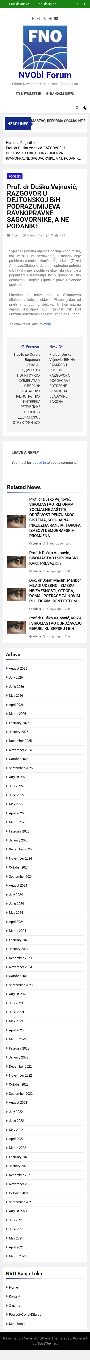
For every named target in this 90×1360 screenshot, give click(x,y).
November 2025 (20, 750)
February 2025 (19, 831)
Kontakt (14, 1296)
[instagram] (38, 18)
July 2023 (16, 1003)
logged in (39, 462)
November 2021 (20, 1184)
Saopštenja (17, 1324)
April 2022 (16, 1139)
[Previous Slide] (78, 4)
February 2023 (19, 1048)
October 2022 (18, 1084)
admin (16, 235)
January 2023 (18, 1057)
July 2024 (16, 895)
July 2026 (16, 677)
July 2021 (16, 1220)
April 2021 (16, 1247)
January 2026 (18, 732)
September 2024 (21, 877)
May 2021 (16, 1238)
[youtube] (56, 18)
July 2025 (16, 786)
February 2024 (19, 940)
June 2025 (16, 795)
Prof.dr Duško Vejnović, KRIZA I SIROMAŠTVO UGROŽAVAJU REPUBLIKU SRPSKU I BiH (55, 623)
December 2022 (20, 1067)
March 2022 (17, 1148)
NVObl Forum (45, 75)
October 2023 (18, 976)
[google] (50, 18)
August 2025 (18, 777)
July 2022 (16, 1112)
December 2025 (20, 741)
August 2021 (18, 1211)
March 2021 (17, 1256)
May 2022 (16, 1130)
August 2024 (18, 886)
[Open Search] (77, 108)
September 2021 (21, 1202)
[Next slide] (84, 4)
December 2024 (20, 849)
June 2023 (16, 1012)
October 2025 (18, 759)
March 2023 (17, 1039)
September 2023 (21, 985)
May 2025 (16, 804)
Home (13, 1287)
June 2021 (16, 1229)
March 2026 (17, 714)
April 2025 (16, 813)
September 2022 (21, 1094)
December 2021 (20, 1175)
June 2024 (16, 904)
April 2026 (16, 705)
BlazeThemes (47, 1343)
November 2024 (20, 858)
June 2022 (16, 1121)
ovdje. (47, 324)
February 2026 (19, 723)
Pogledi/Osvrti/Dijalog (25, 1315)
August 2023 (18, 994)
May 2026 (16, 696)
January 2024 (18, 949)
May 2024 (16, 913)
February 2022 (19, 1157)
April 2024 (16, 922)
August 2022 (18, 1103)
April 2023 (16, 1030)
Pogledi (15, 176)
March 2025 (17, 822)
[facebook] (33, 18)
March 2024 (17, 931)
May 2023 (16, 1021)
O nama (14, 1306)
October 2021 (18, 1193)
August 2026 (18, 669)
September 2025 (21, 768)
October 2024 (18, 867)
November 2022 (20, 1075)
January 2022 (18, 1166)
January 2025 (18, 840)
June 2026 (16, 687)
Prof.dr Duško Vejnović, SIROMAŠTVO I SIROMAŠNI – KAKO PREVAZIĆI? (18, 3)
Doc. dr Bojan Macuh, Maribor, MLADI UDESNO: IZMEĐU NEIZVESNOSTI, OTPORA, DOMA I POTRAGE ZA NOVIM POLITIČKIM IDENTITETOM (43, 3)
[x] (44, 18)
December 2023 (20, 958)
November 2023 (20, 967)
